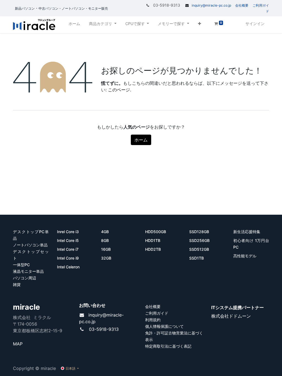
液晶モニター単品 (28, 271)
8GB (105, 240)
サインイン (255, 23)
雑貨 (17, 284)
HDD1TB (152, 240)
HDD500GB (156, 231)
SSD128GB (199, 231)
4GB (105, 231)
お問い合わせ (92, 305)
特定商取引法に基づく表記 (168, 346)
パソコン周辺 (24, 278)
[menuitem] (74, 24)
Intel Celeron (68, 267)
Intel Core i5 (68, 240)
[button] (199, 24)
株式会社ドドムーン (231, 316)
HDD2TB (153, 249)
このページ (119, 89)
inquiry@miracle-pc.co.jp (211, 5)
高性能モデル (244, 256)
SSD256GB (199, 240)
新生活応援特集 (247, 231)
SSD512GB (199, 249)
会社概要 (241, 5)
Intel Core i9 (68, 258)
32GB (106, 258)
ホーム (141, 140)
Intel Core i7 (67, 249)
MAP (18, 344)
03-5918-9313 (104, 329)
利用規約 (153, 319)
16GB (106, 249)
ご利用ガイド (156, 313)
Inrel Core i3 (68, 231)
